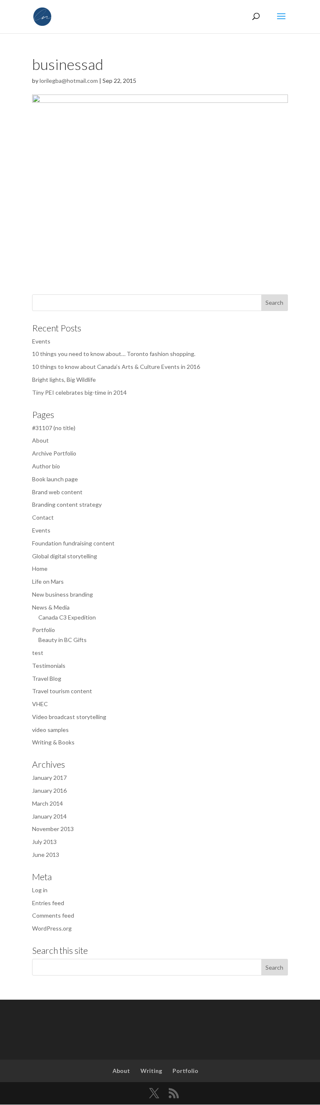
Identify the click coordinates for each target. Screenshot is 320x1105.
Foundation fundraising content (73, 543)
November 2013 (53, 828)
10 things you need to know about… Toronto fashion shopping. (113, 353)
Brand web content (57, 491)
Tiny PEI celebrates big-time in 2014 (79, 392)
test (37, 652)
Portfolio (43, 629)
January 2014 (49, 816)
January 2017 (49, 777)
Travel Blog (46, 678)
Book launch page (55, 479)
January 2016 (49, 790)
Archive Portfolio (54, 453)
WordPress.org (52, 928)
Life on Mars (48, 581)
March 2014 (47, 803)
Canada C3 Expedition (67, 617)
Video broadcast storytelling (69, 716)
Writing (151, 1070)
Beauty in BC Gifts (62, 639)
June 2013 (45, 854)
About (40, 440)
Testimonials (48, 665)
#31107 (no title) (53, 427)
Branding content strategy (67, 504)
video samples (50, 729)
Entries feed (48, 902)
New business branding (62, 594)
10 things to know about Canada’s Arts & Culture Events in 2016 (116, 366)
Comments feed (53, 915)
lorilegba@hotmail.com (69, 80)
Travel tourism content (62, 690)
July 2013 (44, 841)
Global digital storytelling (64, 556)
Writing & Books (53, 742)
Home (40, 568)
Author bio (46, 466)
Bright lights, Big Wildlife (64, 379)
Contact (43, 517)
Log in (40, 889)
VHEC (40, 703)
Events (41, 341)
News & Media (51, 607)
